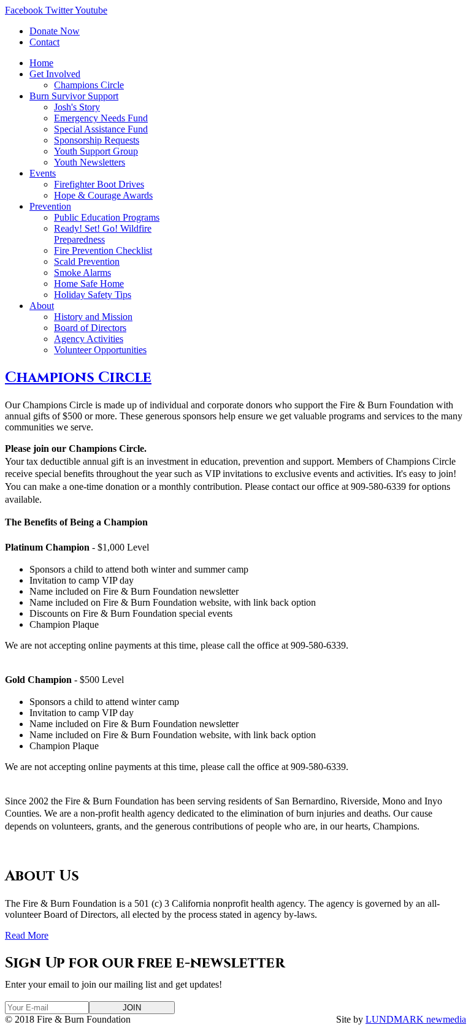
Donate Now (54, 31)
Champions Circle (78, 377)
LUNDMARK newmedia (416, 1019)
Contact (44, 42)
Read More (26, 935)
